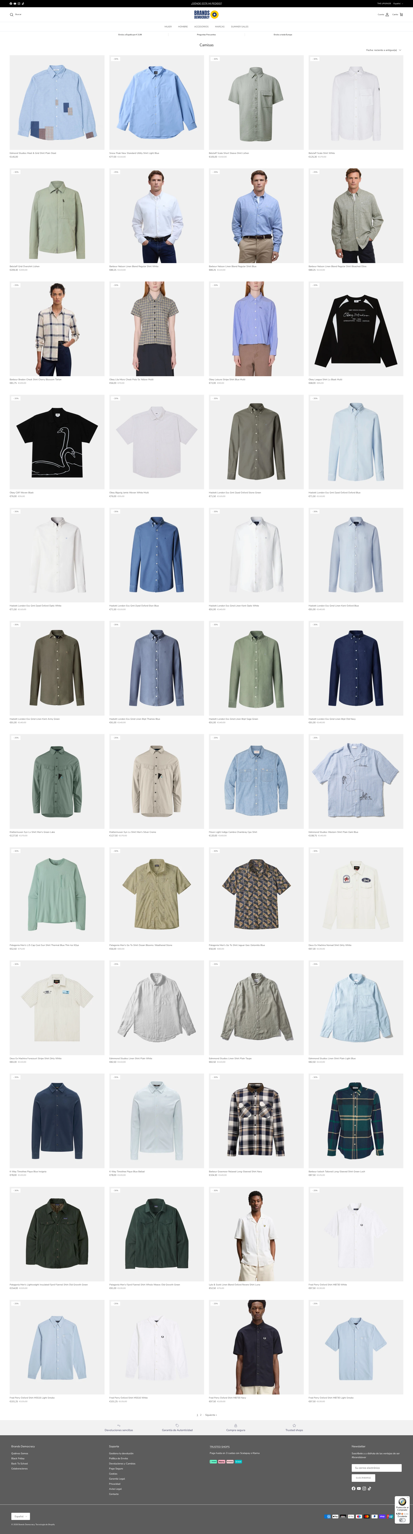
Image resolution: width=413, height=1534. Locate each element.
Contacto (114, 1494)
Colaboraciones (19, 1468)
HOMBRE (183, 26)
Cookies (113, 1473)
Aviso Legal (115, 1488)
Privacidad (114, 1484)
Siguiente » (211, 1415)
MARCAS (220, 26)
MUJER (168, 26)
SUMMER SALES (239, 26)
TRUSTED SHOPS (220, 1446)
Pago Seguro (116, 1468)
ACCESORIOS (201, 26)
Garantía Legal (117, 1478)
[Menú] (408, 1498)
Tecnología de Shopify (45, 1524)
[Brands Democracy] (206, 14)
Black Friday (18, 1458)
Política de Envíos (118, 1458)
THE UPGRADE (384, 3)
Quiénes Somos (19, 1453)
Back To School (19, 1463)
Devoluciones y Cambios (122, 1463)
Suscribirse (363, 1477)
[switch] (402, 1520)
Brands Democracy (26, 1524)
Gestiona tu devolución (121, 1453)
